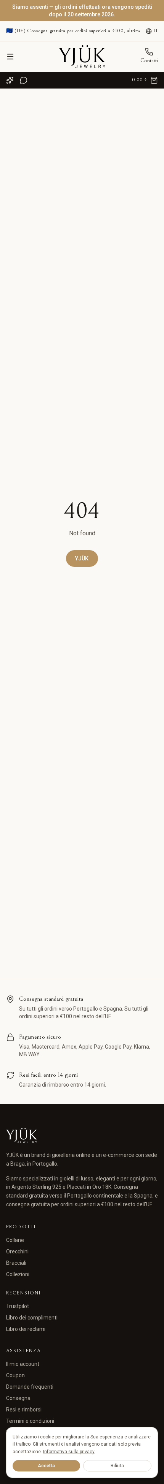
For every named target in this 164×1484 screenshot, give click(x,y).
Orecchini (17, 1251)
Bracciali (16, 1263)
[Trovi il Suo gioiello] (10, 80)
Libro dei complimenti (32, 1318)
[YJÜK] (82, 56)
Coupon (15, 1375)
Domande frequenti (29, 1387)
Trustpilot (17, 1306)
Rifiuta (117, 1465)
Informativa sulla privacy (69, 1451)
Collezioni (17, 1274)
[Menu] (10, 56)
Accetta (46, 1465)
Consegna (18, 1398)
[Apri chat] (23, 80)
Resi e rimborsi (24, 1409)
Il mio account (22, 1364)
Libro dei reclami (25, 1329)
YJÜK (81, 558)
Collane (15, 1240)
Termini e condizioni (30, 1421)
